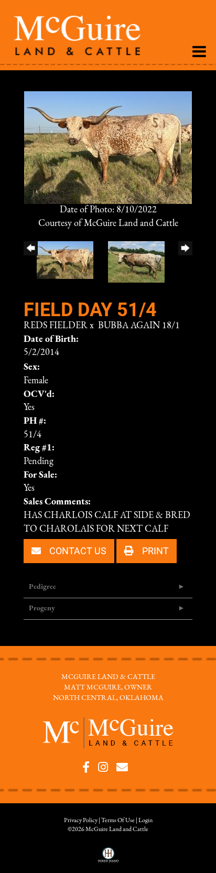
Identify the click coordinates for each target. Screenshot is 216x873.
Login (145, 820)
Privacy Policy (81, 820)
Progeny (42, 608)
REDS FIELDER (56, 326)
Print (154, 550)
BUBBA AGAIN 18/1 (139, 326)
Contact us (76, 550)
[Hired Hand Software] (108, 858)
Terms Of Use (118, 820)
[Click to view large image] (108, 147)
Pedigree (42, 587)
